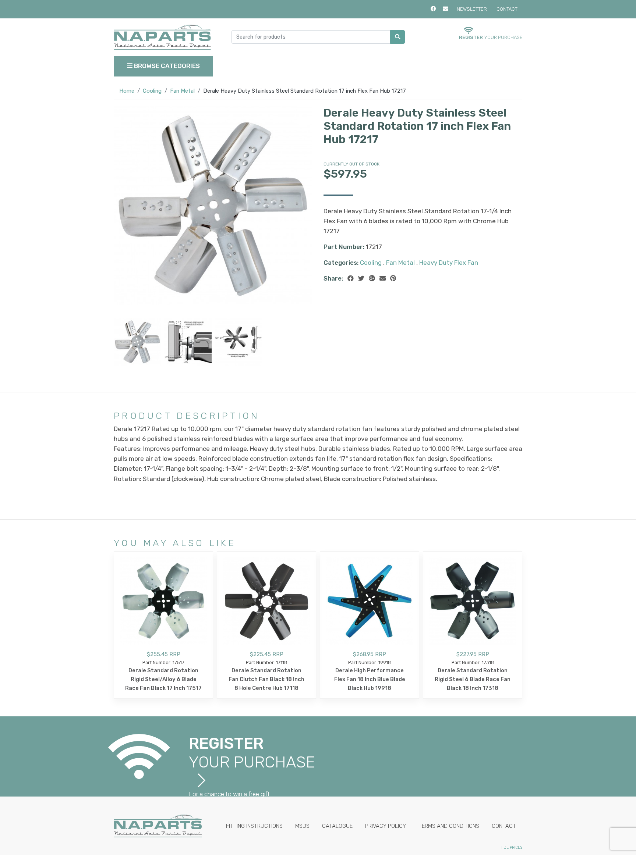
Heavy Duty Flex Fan (448, 262)
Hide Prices (510, 847)
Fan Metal (182, 91)
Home (126, 91)
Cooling (152, 91)
